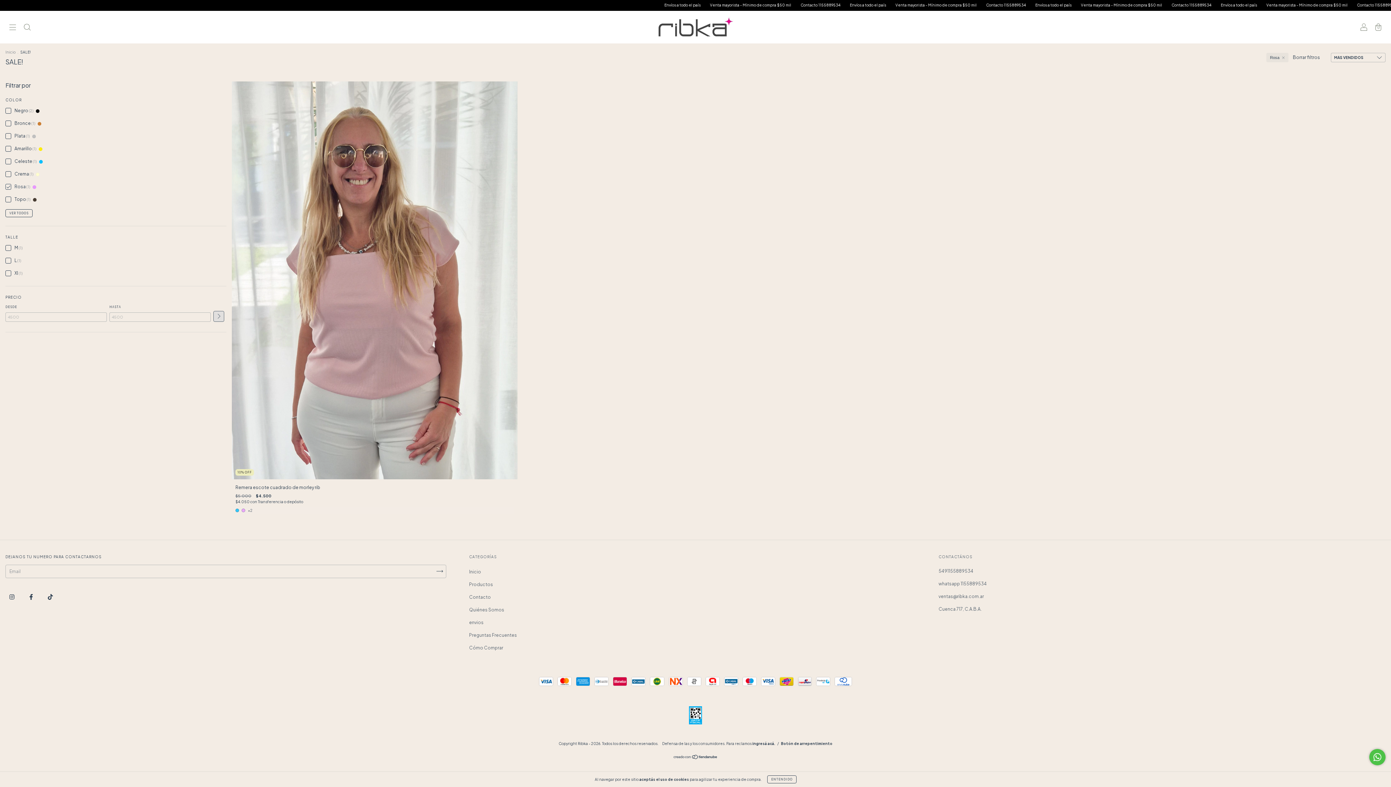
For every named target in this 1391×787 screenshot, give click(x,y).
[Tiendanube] (695, 758)
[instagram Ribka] (12, 596)
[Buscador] (27, 28)
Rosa (1274, 57)
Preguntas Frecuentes (493, 635)
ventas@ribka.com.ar (961, 596)
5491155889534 (956, 571)
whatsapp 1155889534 (963, 583)
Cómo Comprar (486, 648)
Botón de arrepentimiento (806, 743)
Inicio (10, 52)
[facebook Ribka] (31, 596)
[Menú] (12, 28)
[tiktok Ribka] (50, 596)
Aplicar (218, 316)
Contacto (480, 597)
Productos (481, 584)
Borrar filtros (1306, 57)
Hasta (115, 307)
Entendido (782, 779)
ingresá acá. (763, 743)
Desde (11, 307)
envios (476, 622)
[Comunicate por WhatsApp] (1377, 757)
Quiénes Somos (486, 610)
